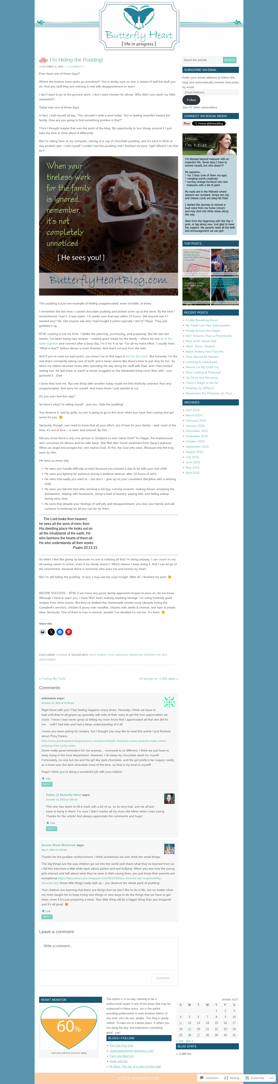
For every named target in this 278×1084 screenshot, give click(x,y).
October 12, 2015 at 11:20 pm (57, 703)
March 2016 (194, 415)
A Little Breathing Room (202, 320)
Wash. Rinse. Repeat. (200, 346)
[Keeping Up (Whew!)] (225, 291)
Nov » (189, 1040)
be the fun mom (137, 356)
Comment (163, 978)
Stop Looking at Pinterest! (203, 372)
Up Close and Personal (201, 377)
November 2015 (197, 436)
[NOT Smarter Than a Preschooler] (225, 263)
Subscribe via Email (200, 70)
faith (92, 655)
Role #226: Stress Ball (201, 341)
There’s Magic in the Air (202, 383)
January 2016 (195, 425)
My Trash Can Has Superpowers (208, 325)
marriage (121, 655)
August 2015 (194, 452)
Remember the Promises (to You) (209, 393)
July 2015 (192, 457)
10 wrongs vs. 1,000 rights (157, 678)
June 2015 (193, 462)
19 (189, 1029)
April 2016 (193, 410)
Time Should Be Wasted (202, 356)
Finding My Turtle (54, 678)
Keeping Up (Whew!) (200, 388)
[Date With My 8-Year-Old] (196, 263)
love (111, 655)
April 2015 (193, 472)
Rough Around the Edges (203, 330)
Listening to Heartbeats (202, 362)
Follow (191, 100)
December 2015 (197, 431)
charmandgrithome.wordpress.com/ (132, 1050)
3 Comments (75, 66)
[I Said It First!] (196, 291)
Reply (47, 784)
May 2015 (192, 467)
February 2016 (196, 420)
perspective (152, 655)
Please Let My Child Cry (202, 367)
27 (198, 1035)
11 (180, 1023)
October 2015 (195, 441)
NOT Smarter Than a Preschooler (209, 336)
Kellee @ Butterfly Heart (63, 795)
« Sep (179, 1040)
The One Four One (121, 1045)
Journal (62, 655)
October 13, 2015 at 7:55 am (62, 799)
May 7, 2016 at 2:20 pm (54, 850)
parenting (136, 655)
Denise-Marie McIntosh (58, 845)
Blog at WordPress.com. (139, 1078)
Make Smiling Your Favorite (204, 351)
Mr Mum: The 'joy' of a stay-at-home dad (135, 1066)
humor (101, 655)
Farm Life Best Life (122, 1056)
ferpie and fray (119, 1061)
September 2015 (197, 446)
